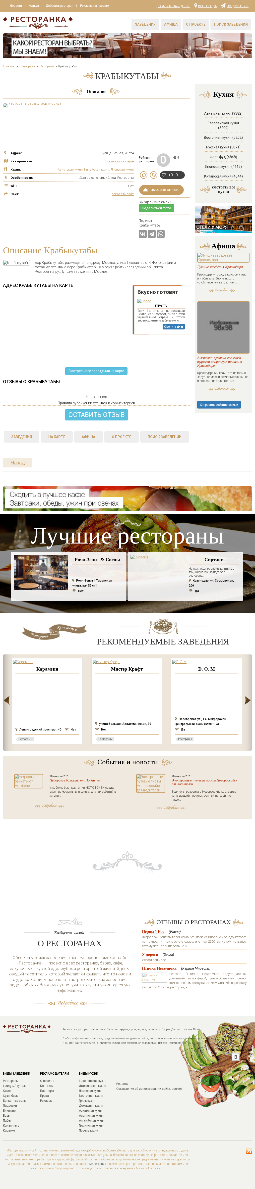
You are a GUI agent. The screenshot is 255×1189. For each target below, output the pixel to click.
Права (44, 1096)
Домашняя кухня (91, 1105)
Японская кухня (122, 169)
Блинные (9, 1110)
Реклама (46, 1100)
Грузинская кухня (91, 1125)
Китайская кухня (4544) (223, 176)
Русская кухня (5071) (223, 147)
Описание (96, 91)
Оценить (170, 326)
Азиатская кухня (70, 169)
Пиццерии (10, 1105)
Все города (207, 5)
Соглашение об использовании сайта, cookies (149, 1089)
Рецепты (122, 1084)
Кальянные (11, 1125)
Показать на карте (119, 161)
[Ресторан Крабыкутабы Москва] (32, 105)
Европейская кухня (92, 1081)
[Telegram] (152, 234)
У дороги (150, 954)
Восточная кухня (91, 1096)
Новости (16, 5)
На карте (56, 437)
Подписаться (238, 5)
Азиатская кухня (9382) (223, 113)
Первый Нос (153, 931)
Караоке (9, 1130)
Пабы (7, 1120)
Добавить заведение (173, 6)
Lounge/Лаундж (14, 1086)
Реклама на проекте (94, 5)
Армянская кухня (91, 1115)
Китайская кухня (96, 169)
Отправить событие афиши (219, 405)
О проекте (195, 24)
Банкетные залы (14, 1100)
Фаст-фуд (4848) (223, 157)
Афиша (34, 5)
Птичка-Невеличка (159, 968)
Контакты (47, 1086)
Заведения (145, 24)
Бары (6, 1115)
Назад (17, 463)
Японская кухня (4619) (223, 167)
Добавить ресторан (59, 5)
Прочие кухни (88, 1130)
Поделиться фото (156, 208)
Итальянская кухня (92, 1086)
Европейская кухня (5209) (223, 125)
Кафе (7, 1091)
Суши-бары (10, 1096)
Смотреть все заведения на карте (96, 371)
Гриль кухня (87, 1100)
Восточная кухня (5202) (223, 137)
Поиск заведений (231, 24)
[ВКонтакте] (143, 234)
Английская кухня (92, 1120)
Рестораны (10, 1081)
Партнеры (47, 1091)
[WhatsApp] (161, 234)
